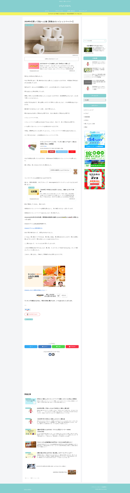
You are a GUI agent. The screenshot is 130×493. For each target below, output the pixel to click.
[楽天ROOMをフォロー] (53, 354)
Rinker (45, 146)
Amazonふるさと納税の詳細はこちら (35, 290)
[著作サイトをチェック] (50, 354)
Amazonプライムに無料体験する (33, 228)
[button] (105, 40)
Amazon (44, 151)
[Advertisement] (52, 330)
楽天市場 (51, 151)
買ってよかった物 (29, 319)
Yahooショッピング (62, 151)
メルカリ (72, 151)
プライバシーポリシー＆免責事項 (99, 487)
